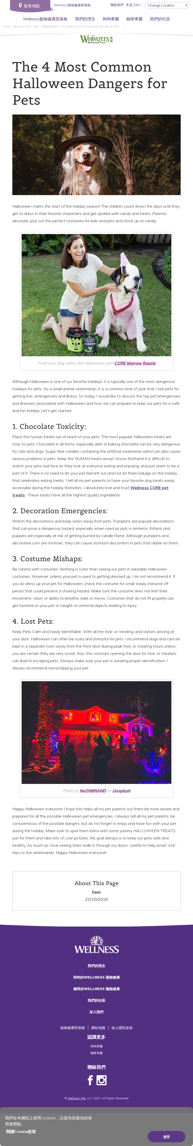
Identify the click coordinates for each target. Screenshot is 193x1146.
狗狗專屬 (111, 18)
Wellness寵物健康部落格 (45, 18)
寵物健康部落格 (72, 1027)
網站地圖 (98, 1027)
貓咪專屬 (134, 18)
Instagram (101, 1080)
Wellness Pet (76, 1098)
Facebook (90, 1080)
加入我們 (96, 1012)
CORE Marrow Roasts (135, 363)
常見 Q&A (133, 5)
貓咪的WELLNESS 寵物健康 (96, 989)
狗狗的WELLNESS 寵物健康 (96, 977)
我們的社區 (160, 18)
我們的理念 (85, 18)
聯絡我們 (116, 5)
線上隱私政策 (122, 1027)
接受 (166, 1137)
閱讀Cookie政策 (21, 1131)
